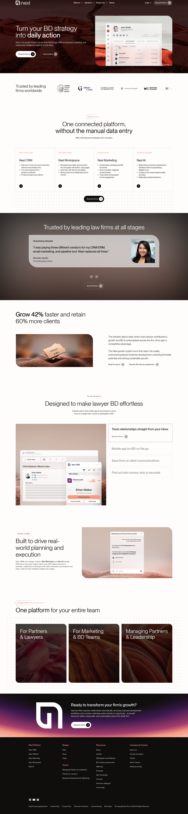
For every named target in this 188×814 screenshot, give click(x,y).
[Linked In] (30, 792)
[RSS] (38, 792)
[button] (148, 4)
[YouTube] (34, 792)
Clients (111, 4)
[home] (23, 4)
